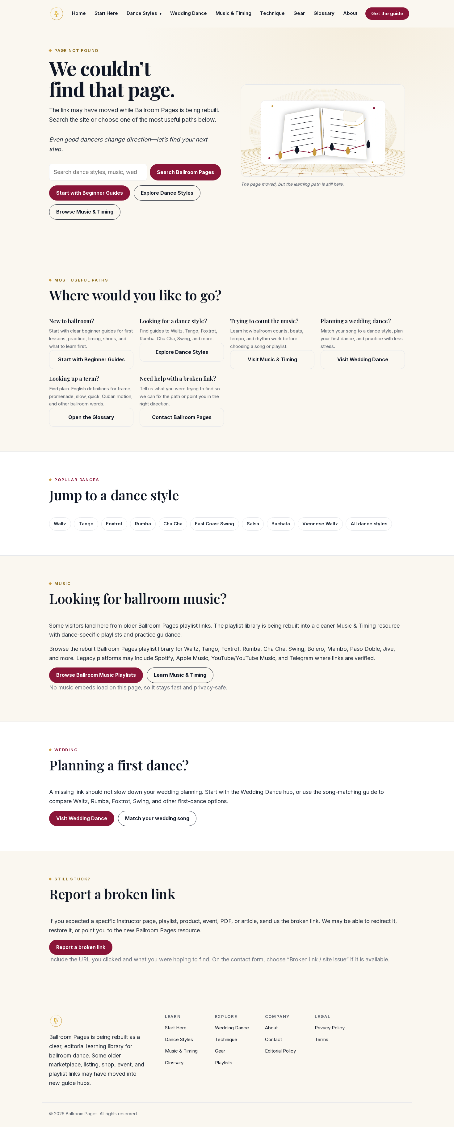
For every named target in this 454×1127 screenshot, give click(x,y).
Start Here (106, 13)
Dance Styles (142, 13)
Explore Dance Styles (167, 193)
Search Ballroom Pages (185, 172)
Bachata (280, 524)
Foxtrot (114, 524)
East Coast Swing (214, 524)
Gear (299, 13)
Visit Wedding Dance (362, 359)
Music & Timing (233, 13)
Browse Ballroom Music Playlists (96, 675)
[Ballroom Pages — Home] (56, 13)
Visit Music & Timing (272, 359)
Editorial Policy (280, 1051)
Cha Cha (173, 524)
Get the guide (387, 13)
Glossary (323, 13)
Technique (272, 13)
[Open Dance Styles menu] (160, 13)
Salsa (253, 524)
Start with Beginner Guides (89, 193)
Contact (273, 1039)
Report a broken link (80, 947)
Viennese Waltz (320, 524)
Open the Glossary (91, 417)
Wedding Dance (188, 13)
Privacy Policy (330, 1028)
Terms (321, 1039)
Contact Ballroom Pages (182, 417)
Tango (86, 524)
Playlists (223, 1063)
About (350, 13)
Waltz (60, 524)
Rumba (143, 524)
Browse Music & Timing (84, 212)
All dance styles (369, 524)
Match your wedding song (157, 818)
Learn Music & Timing (180, 675)
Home (79, 13)
